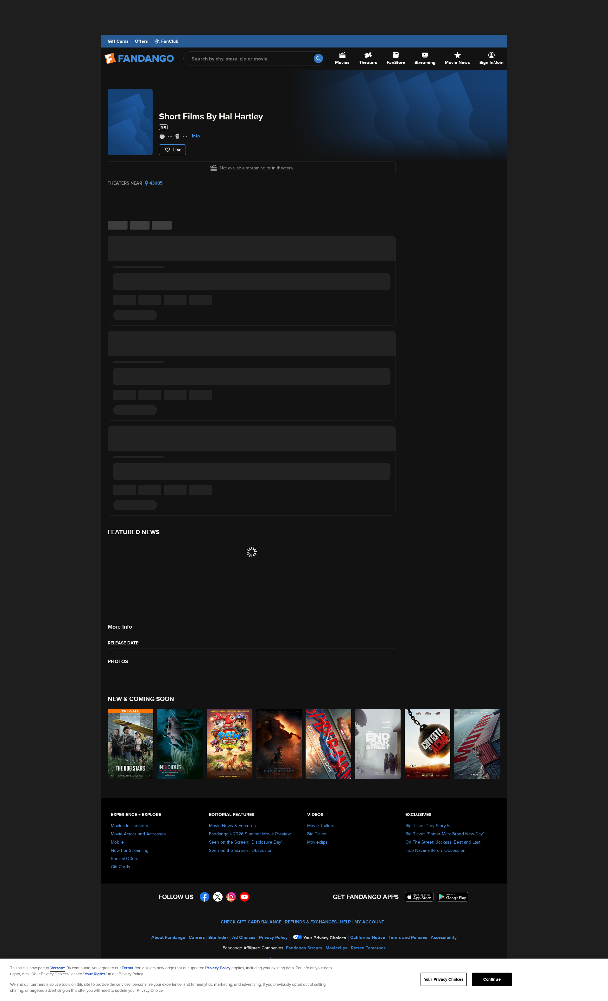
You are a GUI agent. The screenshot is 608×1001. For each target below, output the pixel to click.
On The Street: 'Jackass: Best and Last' (443, 842)
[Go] (318, 58)
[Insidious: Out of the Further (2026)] (180, 744)
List (176, 150)
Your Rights (95, 974)
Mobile (117, 842)
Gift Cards (118, 41)
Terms (127, 968)
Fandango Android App (452, 897)
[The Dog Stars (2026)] (131, 744)
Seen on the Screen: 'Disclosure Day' (245, 842)
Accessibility (444, 937)
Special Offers (124, 858)
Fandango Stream (304, 948)
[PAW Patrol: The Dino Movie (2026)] (230, 744)
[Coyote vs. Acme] (428, 744)
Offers (141, 41)
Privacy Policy (273, 937)
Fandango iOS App (419, 897)
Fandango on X (218, 897)
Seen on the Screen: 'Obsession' (241, 850)
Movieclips (317, 842)
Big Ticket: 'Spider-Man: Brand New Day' (444, 834)
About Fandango (168, 937)
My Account (369, 922)
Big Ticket (316, 834)
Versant (57, 968)
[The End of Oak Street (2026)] (378, 744)
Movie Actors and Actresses (138, 834)
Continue (492, 979)
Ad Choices (244, 937)
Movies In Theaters (129, 825)
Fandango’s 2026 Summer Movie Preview (250, 834)
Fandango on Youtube (244, 897)
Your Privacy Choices (324, 938)
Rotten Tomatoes (368, 948)
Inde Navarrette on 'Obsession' (435, 850)
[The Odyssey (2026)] (279, 744)
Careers (197, 937)
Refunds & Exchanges (311, 922)
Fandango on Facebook (204, 897)
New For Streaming (130, 850)
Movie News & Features (232, 825)
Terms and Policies (408, 937)
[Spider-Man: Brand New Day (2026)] (329, 744)
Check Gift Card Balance (251, 922)
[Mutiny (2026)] (477, 744)
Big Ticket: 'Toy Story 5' (428, 825)
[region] (304, 980)
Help (345, 922)
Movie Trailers (320, 825)
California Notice (367, 937)
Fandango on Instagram (231, 897)
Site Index (218, 937)
